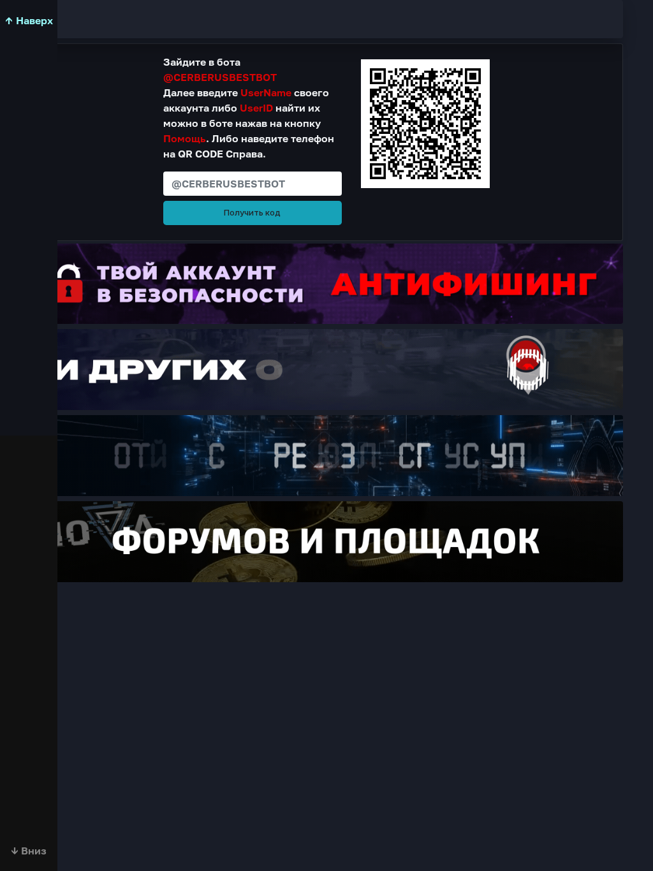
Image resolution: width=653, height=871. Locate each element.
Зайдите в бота (220, 69)
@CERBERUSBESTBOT (220, 77)
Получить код (252, 212)
